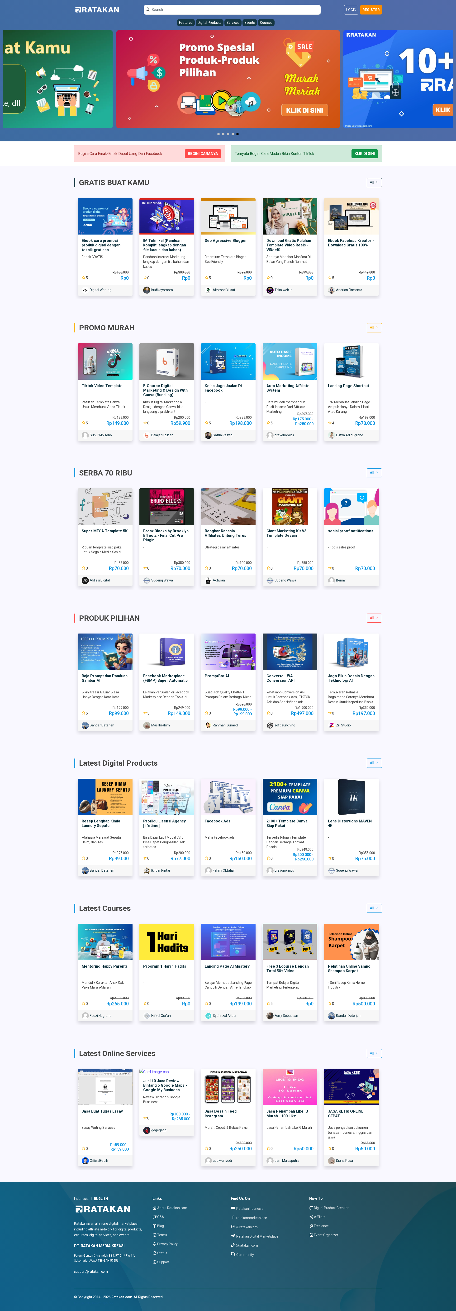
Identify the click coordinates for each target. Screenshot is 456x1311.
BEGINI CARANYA (203, 153)
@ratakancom (247, 1227)
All (372, 182)
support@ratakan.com (91, 1271)
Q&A (160, 1217)
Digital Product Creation (331, 1208)
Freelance (321, 1226)
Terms (162, 1235)
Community (245, 1254)
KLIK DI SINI (365, 153)
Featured (186, 22)
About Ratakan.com (172, 1208)
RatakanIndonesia (249, 1208)
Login (351, 10)
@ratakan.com (246, 1245)
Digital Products (209, 22)
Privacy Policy (167, 1244)
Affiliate (320, 1217)
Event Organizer (326, 1235)
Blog (160, 1226)
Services (233, 22)
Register (371, 10)
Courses (266, 22)
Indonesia (81, 1199)
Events (250, 22)
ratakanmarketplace (251, 1218)
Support (163, 1262)
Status (162, 1253)
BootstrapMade (103, 1303)
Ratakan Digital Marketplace (257, 1236)
